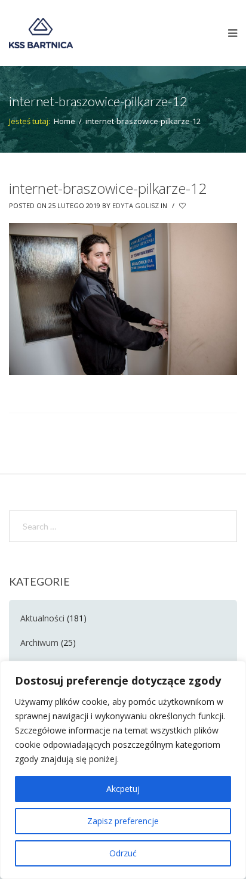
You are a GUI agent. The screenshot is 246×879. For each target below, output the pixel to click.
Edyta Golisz (135, 205)
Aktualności (42, 618)
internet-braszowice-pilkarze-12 (108, 188)
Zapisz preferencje (123, 821)
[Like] (183, 205)
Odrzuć (123, 853)
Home (64, 121)
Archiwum (39, 642)
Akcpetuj (123, 788)
